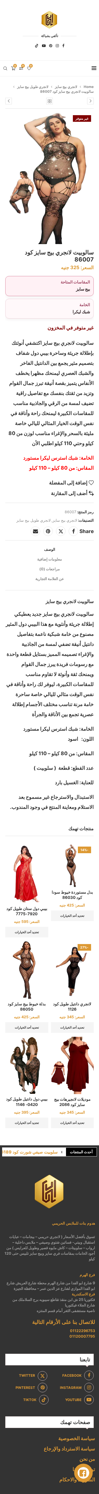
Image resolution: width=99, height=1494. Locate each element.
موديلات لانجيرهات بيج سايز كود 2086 (72, 1102)
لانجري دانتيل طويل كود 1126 (72, 1006)
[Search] (5, 68)
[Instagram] (57, 46)
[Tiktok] (37, 46)
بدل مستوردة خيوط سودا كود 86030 (72, 895)
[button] (62, 1152)
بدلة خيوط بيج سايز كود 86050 (27, 1006)
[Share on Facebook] (73, 531)
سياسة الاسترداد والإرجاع (69, 1448)
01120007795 (82, 1336)
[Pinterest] (50, 46)
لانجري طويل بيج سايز (32, 87)
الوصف (49, 549)
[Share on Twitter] (60, 531)
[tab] (49, 549)
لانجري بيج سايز (66, 87)
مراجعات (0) (49, 569)
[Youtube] (44, 46)
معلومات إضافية (49, 559)
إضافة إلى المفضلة (68, 483)
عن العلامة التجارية (49, 578)
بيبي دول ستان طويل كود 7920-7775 (26, 911)
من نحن (87, 1459)
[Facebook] (63, 46)
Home (89, 87)
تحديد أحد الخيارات (72, 916)
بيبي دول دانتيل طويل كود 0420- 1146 (27, 1101)
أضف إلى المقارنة (69, 493)
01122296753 (82, 1330)
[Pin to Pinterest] (48, 531)
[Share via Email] (35, 531)
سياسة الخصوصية (76, 1438)
